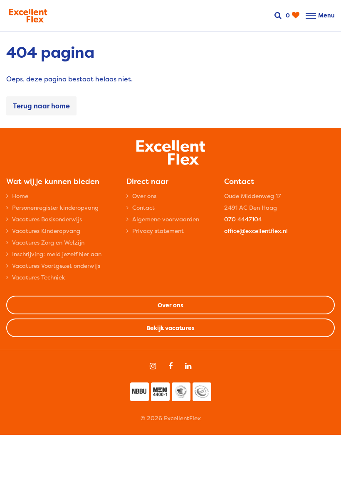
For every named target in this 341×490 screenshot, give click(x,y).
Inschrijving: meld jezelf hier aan (56, 254)
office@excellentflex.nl (256, 231)
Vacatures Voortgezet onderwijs (56, 266)
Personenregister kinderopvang (55, 207)
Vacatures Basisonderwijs (47, 219)
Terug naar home (41, 105)
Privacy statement (158, 231)
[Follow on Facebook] (170, 366)
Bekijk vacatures (170, 328)
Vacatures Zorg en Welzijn (48, 242)
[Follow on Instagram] (153, 366)
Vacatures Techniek (38, 277)
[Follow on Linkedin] (188, 366)
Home (20, 196)
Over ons (144, 196)
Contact (143, 207)
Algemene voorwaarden (165, 219)
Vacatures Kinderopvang (46, 231)
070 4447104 (243, 219)
